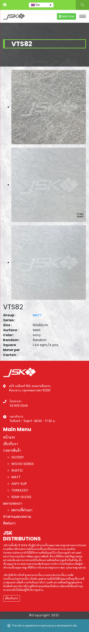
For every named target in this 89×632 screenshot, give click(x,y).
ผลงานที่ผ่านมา (21, 510)
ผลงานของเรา (12, 503)
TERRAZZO (19, 490)
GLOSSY (17, 457)
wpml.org (45, 625)
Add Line (67, 16)
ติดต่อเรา (9, 523)
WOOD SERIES (22, 463)
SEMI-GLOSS (21, 497)
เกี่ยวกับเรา (10, 444)
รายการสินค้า (12, 450)
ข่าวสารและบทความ (17, 516)
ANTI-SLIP (19, 483)
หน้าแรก (9, 437)
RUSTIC (17, 470)
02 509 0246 (19, 406)
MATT (37, 315)
